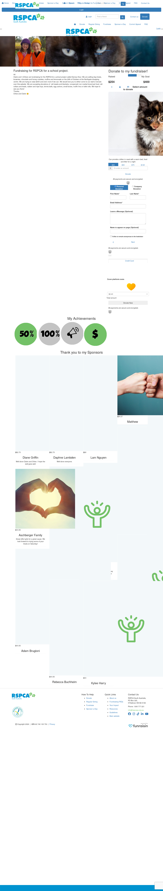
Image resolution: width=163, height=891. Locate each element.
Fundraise (97, 3)
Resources (114, 709)
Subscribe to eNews (20, 703)
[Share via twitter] (97, 54)
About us (113, 698)
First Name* (114, 193)
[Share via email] (99, 54)
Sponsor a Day (109, 3)
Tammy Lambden (103, 50)
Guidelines (114, 712)
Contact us (134, 16)
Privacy (52, 724)
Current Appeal (124, 3)
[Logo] (27, 5)
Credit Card (129, 261)
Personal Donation (119, 187)
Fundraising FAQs (116, 701)
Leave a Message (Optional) (121, 211)
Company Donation (137, 187)
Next (133, 242)
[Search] (122, 17)
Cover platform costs (116, 279)
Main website (114, 716)
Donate (72, 3)
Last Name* (134, 193)
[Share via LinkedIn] (101, 54)
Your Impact (114, 705)
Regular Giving (83, 3)
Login (89, 16)
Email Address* (116, 202)
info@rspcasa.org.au (136, 710)
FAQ (135, 3)
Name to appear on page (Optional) (124, 227)
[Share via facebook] (95, 54)
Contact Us (145, 3)
